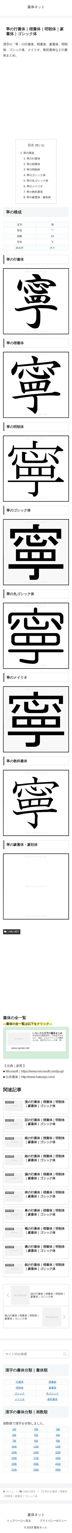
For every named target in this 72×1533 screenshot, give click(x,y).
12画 (57, 1446)
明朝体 (19, 1387)
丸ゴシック (52, 1393)
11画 (36, 1446)
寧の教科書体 (35, 191)
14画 (36, 1452)
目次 (31, 145)
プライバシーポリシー (53, 1520)
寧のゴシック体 (36, 175)
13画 (14, 1452)
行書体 (19, 1381)
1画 (14, 1429)
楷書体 (52, 1381)
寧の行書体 (33, 158)
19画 (14, 1464)
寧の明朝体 (33, 169)
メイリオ (20, 1399)
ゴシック (20, 1393)
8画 (36, 1440)
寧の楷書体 (33, 164)
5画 (36, 1435)
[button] (65, 1354)
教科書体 (52, 1399)
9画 (58, 1440)
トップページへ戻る (19, 1520)
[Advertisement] (36, 99)
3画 (58, 1429)
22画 (14, 1469)
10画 (14, 1446)
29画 (57, 1469)
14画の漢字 (13, 931)
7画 (14, 1440)
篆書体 (52, 1387)
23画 (36, 1469)
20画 (36, 1464)
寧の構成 (28, 152)
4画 (14, 1435)
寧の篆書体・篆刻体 (39, 197)
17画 (36, 1458)
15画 (57, 1452)
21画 (57, 1464)
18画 (57, 1458)
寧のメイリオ (35, 186)
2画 (36, 1429)
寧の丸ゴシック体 (37, 180)
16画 (14, 1458)
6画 (58, 1435)
